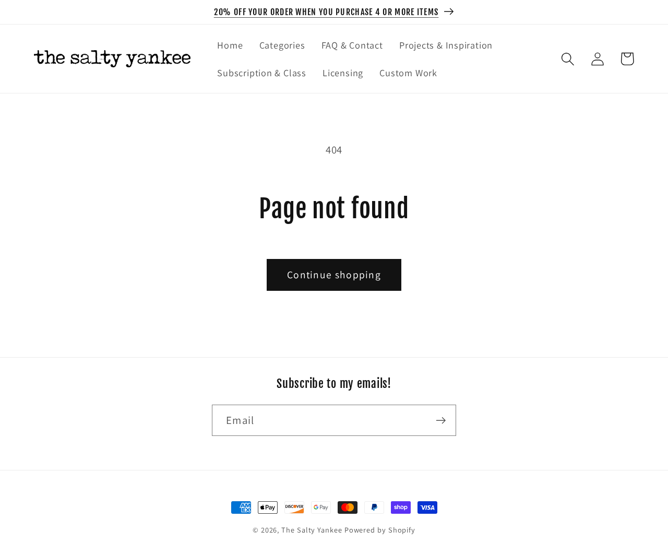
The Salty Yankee (311, 530)
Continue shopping (334, 274)
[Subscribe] (441, 420)
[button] (567, 59)
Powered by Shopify (379, 530)
